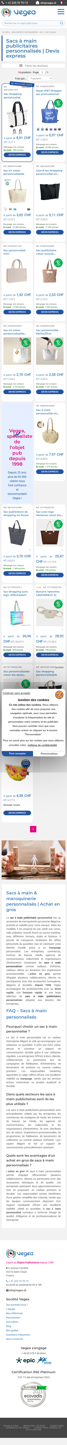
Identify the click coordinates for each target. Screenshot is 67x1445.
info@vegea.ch (48, 3)
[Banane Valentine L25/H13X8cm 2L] (50, 612)
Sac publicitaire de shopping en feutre (16, 513)
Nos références (14, 1313)
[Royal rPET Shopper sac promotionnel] (50, 111)
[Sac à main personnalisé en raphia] (50, 431)
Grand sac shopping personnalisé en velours (49, 174)
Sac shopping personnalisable (46, 673)
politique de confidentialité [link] (42, 745)
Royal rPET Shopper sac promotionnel (49, 92)
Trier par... (21, 78)
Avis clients (12, 1321)
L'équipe (10, 1309)
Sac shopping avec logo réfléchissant (15, 593)
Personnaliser (49, 753)
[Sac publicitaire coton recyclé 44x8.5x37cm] (50, 271)
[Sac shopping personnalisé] (17, 114)
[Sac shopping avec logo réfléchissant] (17, 612)
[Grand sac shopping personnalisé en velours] (50, 191)
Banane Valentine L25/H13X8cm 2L (48, 593)
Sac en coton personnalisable (13, 172)
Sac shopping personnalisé (13, 95)
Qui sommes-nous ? (17, 1304)
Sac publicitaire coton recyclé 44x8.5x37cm (46, 254)
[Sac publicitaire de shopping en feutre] (17, 532)
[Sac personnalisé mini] (17, 271)
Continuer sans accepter (16, 693)
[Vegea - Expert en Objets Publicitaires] (19, 16)
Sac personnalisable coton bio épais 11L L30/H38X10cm (16, 675)
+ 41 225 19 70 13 (18, 1281)
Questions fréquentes (18, 1334)
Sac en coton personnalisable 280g (13, 334)
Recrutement (13, 1317)
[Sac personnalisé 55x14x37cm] (50, 351)
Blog (8, 1326)
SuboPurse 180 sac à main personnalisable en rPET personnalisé (16, 756)
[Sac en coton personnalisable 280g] (17, 351)
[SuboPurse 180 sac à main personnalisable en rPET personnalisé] (17, 772)
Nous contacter (14, 1339)
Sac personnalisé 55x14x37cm (47, 332)
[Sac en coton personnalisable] (17, 191)
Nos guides (12, 1330)
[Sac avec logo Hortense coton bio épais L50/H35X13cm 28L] (50, 532)
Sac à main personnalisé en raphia (46, 413)
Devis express (17, 155)
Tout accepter (17, 753)
